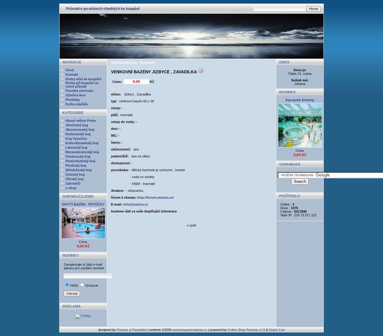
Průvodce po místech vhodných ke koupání (102, 9)
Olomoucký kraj (78, 156)
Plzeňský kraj (76, 165)
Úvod (70, 70)
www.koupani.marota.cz (189, 330)
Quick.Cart (277, 330)
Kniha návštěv (77, 104)
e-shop (71, 188)
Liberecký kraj (76, 147)
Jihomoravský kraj (80, 129)
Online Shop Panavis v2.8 (246, 330)
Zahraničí (73, 183)
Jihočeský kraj (77, 125)
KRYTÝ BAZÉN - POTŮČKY (83, 204)
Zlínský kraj (74, 179)
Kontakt (72, 74)
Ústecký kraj (75, 174)
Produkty (73, 99)
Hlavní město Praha (81, 120)
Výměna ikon (76, 95)
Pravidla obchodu (79, 90)
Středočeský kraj (79, 170)
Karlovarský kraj (78, 134)
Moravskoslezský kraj (82, 152)
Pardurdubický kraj (80, 161)
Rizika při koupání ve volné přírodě (82, 84)
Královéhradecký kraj (82, 143)
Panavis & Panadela (132, 330)
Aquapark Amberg (299, 100)
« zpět (191, 225)
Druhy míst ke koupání (83, 79)
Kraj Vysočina (76, 138)
